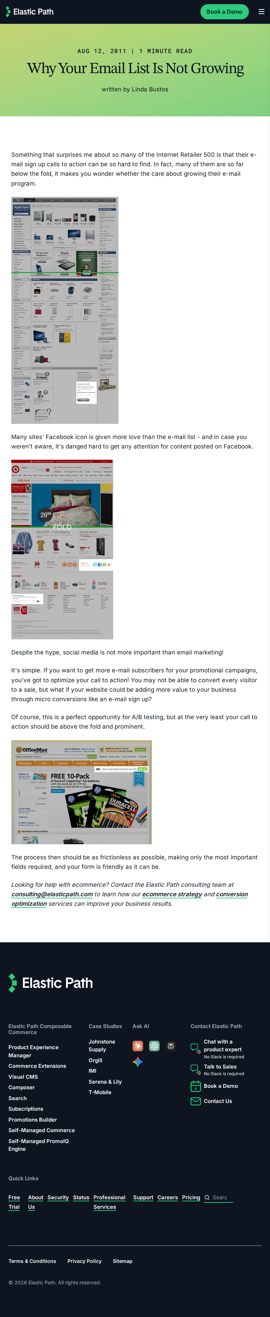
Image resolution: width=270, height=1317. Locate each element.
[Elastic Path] (29, 12)
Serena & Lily (105, 1081)
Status (81, 1197)
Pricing (191, 1197)
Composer (21, 1087)
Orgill (95, 1060)
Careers (168, 1197)
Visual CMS (23, 1076)
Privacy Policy (85, 1261)
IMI (92, 1071)
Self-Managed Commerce (41, 1130)
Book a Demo (225, 11)
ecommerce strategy (172, 894)
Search (17, 1098)
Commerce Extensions (37, 1066)
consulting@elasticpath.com (51, 894)
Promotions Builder (32, 1119)
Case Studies (105, 1026)
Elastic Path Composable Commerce (40, 1029)
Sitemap (123, 1261)
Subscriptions (25, 1108)
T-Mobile (100, 1092)
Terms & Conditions (32, 1261)
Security (58, 1197)
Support (143, 1197)
